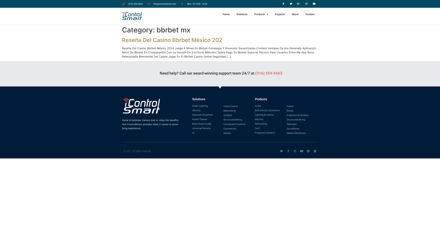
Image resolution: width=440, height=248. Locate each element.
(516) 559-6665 (268, 73)
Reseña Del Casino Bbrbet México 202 (172, 40)
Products (259, 14)
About (295, 14)
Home (226, 14)
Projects (280, 14)
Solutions (242, 14)
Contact (310, 14)
